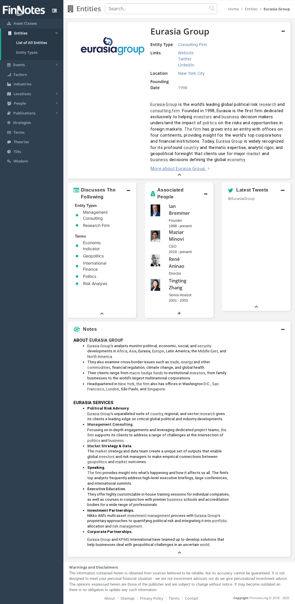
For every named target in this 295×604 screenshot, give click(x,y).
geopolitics (97, 462)
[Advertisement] (262, 421)
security (204, 346)
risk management (127, 526)
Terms (174, 598)
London (112, 389)
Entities (251, 9)
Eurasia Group (163, 104)
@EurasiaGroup (241, 198)
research (267, 104)
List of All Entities (31, 42)
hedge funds (152, 373)
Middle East (208, 351)
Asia (133, 351)
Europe (158, 351)
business (230, 116)
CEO (172, 246)
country (191, 147)
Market (94, 446)
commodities (98, 367)
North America (99, 356)
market (254, 153)
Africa (122, 351)
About (109, 598)
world (204, 544)
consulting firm (165, 110)
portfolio (219, 521)
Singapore (156, 389)
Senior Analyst (180, 295)
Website (186, 53)
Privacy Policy (151, 598)
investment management (148, 515)
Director (175, 274)
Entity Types (26, 52)
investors (203, 116)
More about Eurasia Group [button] (177, 168)
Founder (175, 221)
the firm (143, 384)
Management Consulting (110, 424)
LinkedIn (186, 65)
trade (174, 362)
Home (233, 9)
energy (187, 362)
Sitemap (127, 598)
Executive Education (106, 489)
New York (126, 384)
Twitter (185, 59)
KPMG (124, 539)
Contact (191, 598)
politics (210, 123)
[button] (179, 100)
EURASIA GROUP (106, 340)
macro (134, 373)
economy (236, 159)
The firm (192, 129)
